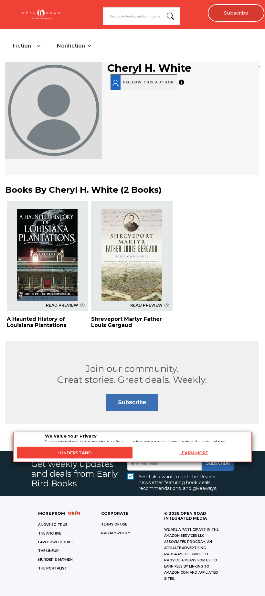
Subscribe (236, 13)
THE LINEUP (48, 551)
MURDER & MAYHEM (55, 560)
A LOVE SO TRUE (52, 525)
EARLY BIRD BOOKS (55, 542)
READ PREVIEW (62, 305)
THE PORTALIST (52, 568)
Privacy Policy (115, 533)
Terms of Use (114, 524)
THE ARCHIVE (49, 533)
